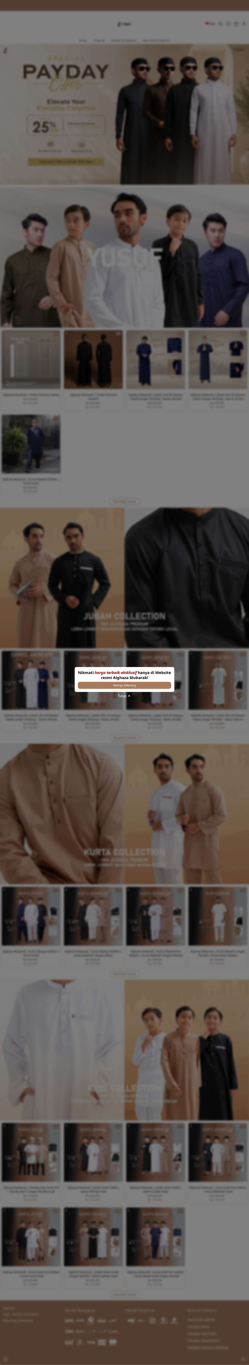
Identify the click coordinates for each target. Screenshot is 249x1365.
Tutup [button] (122, 696)
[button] (124, 685)
